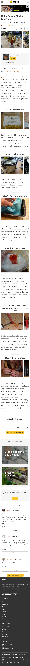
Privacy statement (8, 657)
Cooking (4, 612)
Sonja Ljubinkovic (10, 63)
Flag (5, 527)
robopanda (9, 510)
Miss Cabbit (6, 22)
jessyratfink (9, 559)
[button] (2, 2)
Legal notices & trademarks (11, 662)
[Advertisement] (15, 8)
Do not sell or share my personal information (16, 660)
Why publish (5, 627)
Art (18, 22)
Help (3, 632)
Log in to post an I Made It (15, 432)
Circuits (4, 602)
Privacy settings (20, 657)
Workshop (5, 604)
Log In (15, 498)
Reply (15, 530)
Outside (4, 616)
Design (13, 22)
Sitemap (4, 634)
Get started (5, 629)
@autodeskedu (8, 648)
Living (3, 614)
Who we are (5, 637)
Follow (13, 59)
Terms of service (21, 655)
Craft (3, 609)
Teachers (4, 619)
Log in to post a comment (15, 575)
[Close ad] (27, 6)
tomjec (8, 536)
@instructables (8, 644)
